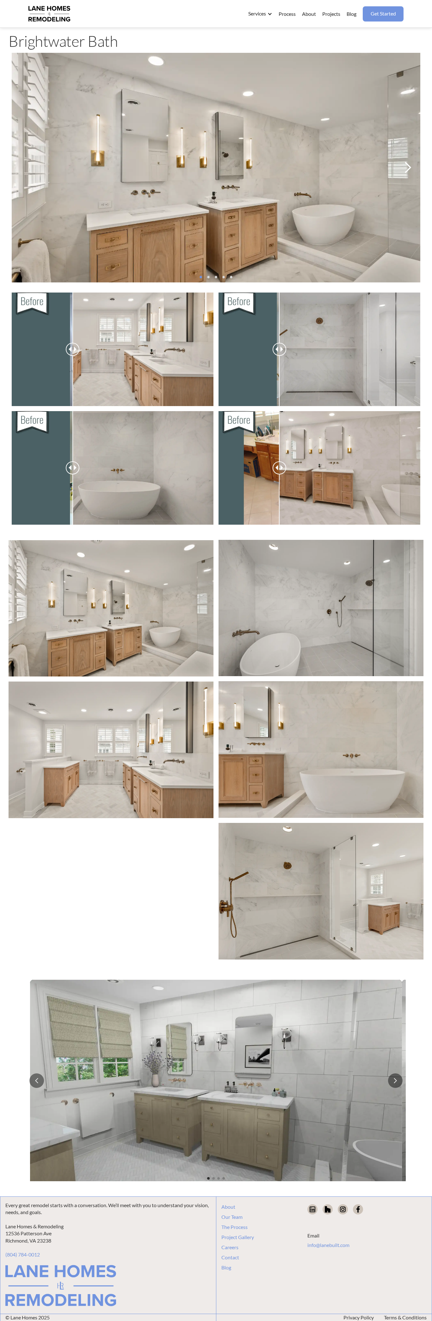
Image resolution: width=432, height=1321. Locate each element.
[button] (260, 13)
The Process (234, 1227)
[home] (49, 14)
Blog (226, 1267)
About (228, 1206)
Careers (229, 1247)
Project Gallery (237, 1237)
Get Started (383, 13)
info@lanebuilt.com (328, 1245)
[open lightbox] (111, 608)
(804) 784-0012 (22, 1254)
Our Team (232, 1216)
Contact (230, 1257)
